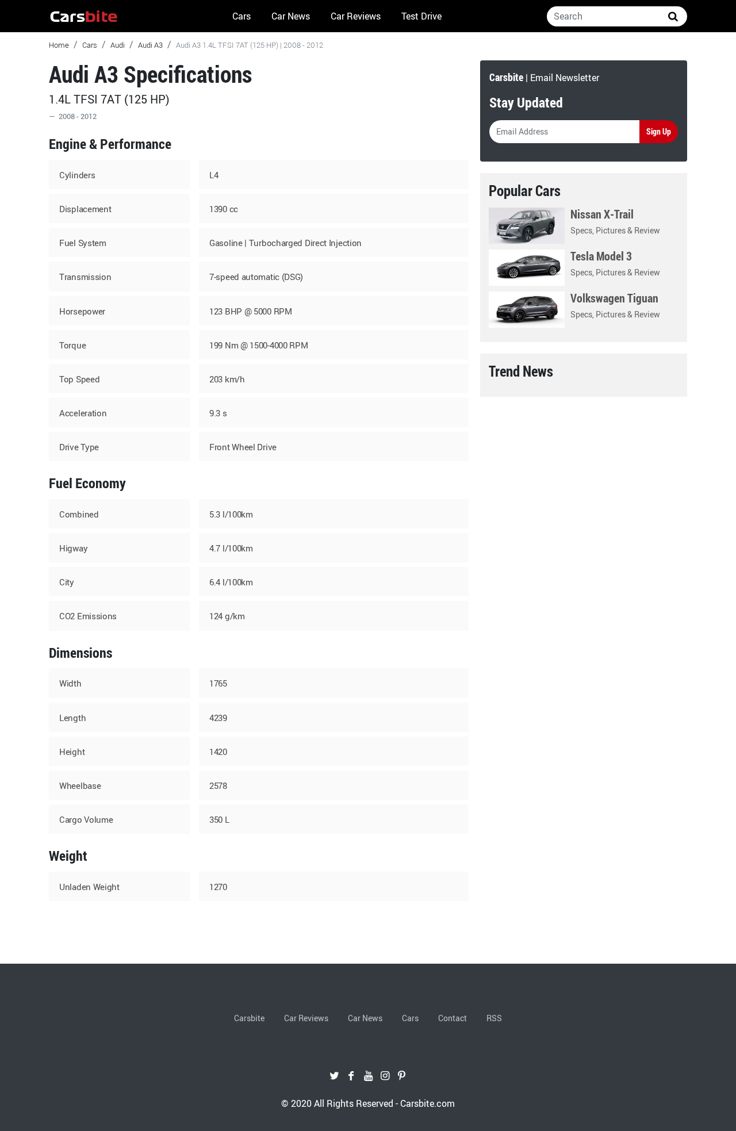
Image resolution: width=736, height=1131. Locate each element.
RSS (494, 1018)
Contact (452, 1018)
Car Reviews (356, 16)
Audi (117, 45)
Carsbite (249, 1018)
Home (59, 45)
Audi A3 (150, 45)
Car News (290, 16)
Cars (241, 16)
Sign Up (658, 131)
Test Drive (421, 16)
